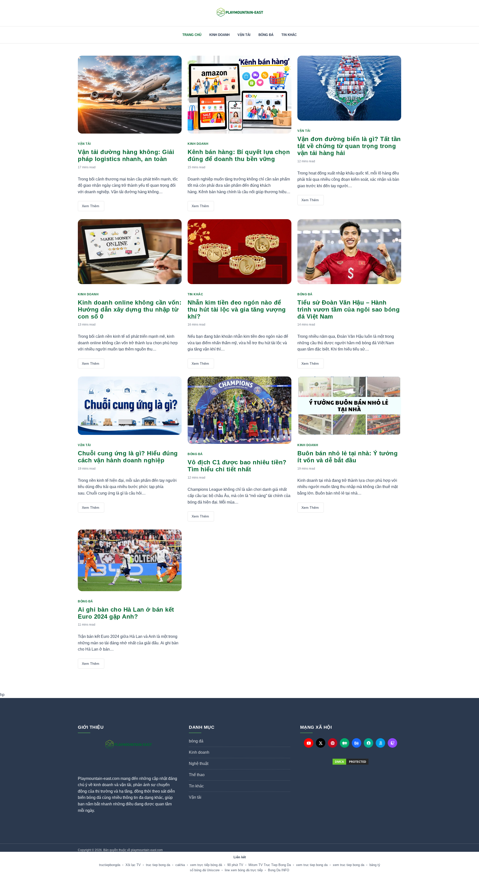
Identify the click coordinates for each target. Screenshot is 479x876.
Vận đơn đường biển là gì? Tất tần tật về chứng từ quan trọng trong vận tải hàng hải (349, 146)
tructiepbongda (109, 865)
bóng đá (265, 35)
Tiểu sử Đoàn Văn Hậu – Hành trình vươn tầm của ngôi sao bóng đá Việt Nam (348, 309)
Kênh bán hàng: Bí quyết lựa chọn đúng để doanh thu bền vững (239, 155)
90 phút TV (235, 865)
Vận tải (244, 35)
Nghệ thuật (198, 763)
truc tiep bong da (158, 865)
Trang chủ (191, 35)
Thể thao (197, 775)
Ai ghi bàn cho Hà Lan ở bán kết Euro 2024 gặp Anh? (126, 613)
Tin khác (289, 35)
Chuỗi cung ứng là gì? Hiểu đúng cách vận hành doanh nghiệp (128, 457)
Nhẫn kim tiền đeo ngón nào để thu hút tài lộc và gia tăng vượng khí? (237, 309)
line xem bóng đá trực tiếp (244, 870)
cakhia (180, 865)
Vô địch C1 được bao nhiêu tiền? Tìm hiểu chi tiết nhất (237, 466)
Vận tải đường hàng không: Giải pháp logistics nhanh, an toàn (126, 155)
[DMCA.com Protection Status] (350, 761)
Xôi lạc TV (133, 865)
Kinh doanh (219, 35)
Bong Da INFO (278, 870)
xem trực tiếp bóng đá (206, 865)
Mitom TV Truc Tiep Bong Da (269, 865)
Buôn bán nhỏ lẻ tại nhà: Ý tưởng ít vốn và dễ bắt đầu (347, 457)
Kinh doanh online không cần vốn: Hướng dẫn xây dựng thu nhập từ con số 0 (129, 309)
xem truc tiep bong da (312, 865)
